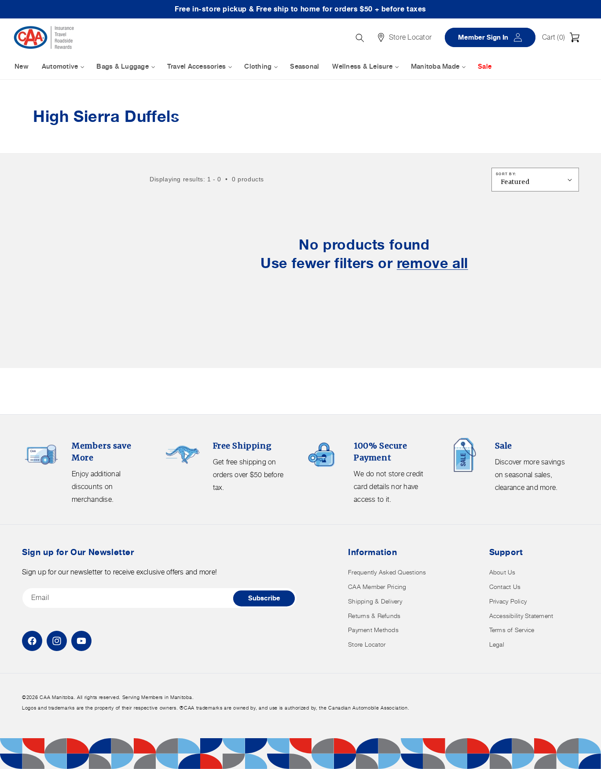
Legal (496, 644)
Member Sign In (493, 37)
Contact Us (505, 586)
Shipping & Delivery (375, 601)
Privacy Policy (508, 601)
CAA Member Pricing (377, 586)
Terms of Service (512, 629)
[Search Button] (360, 38)
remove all (432, 263)
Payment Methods (373, 629)
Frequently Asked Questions (387, 572)
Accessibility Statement (521, 615)
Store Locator (366, 644)
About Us (502, 572)
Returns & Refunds (374, 615)
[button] (563, 37)
